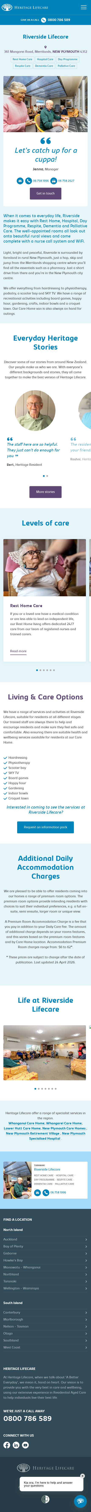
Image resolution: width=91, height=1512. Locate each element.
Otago (8, 1333)
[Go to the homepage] (25, 7)
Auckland (10, 1239)
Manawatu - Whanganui (21, 1267)
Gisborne (10, 1253)
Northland (11, 1274)
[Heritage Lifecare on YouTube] (25, 1445)
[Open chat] (80, 1501)
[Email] (20, 181)
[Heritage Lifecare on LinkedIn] (16, 1445)
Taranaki (9, 1281)
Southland (11, 1340)
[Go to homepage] (45, 1468)
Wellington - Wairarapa (21, 1288)
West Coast (11, 1347)
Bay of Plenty (13, 1246)
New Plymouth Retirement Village (33, 1133)
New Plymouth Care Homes (64, 1128)
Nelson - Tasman (16, 1326)
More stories (45, 492)
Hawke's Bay (13, 1260)
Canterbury (11, 1312)
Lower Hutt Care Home (22, 1128)
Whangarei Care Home (64, 1123)
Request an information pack (45, 827)
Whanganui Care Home (26, 1123)
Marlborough (13, 1319)
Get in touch (46, 193)
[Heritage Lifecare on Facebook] (6, 1445)
